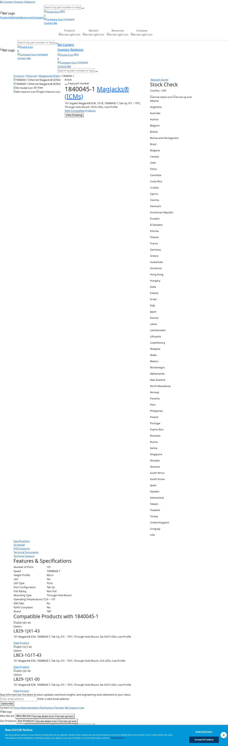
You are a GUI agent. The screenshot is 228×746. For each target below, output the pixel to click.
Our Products (26, 721)
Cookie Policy (117, 737)
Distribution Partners (51, 707)
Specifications (21, 541)
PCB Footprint (21, 548)
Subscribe (7, 703)
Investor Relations (24, 2)
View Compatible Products (80, 110)
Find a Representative (26, 707)
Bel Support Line (74, 707)
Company (38, 17)
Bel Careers (6, 2)
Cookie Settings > (204, 731)
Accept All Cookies (204, 739)
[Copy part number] (66, 84)
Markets (15, 17)
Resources (26, 17)
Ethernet (31, 76)
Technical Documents (26, 552)
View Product (21, 643)
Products (5, 17)
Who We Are (23, 716)
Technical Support (24, 556)
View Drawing (74, 115)
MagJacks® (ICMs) (49, 76)
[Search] (83, 8)
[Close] (224, 735)
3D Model (19, 545)
